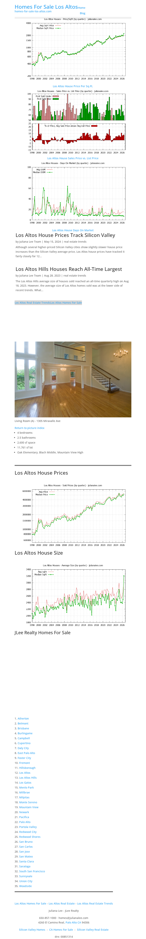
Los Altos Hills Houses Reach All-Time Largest (69, 269)
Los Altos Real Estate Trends (32, 302)
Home (81, 7)
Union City (25, 881)
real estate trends (75, 241)
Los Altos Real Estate (62, 903)
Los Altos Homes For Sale (66, 302)
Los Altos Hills (28, 777)
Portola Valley (28, 827)
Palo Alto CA (73, 922)
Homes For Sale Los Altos (46, 6)
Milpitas (24, 797)
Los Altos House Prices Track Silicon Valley (65, 235)
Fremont (24, 763)
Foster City (24, 758)
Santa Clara (26, 861)
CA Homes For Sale (61, 929)
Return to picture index (29, 428)
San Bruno (26, 841)
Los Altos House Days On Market (73, 230)
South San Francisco (32, 871)
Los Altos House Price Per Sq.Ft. (73, 86)
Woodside (25, 886)
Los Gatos (25, 782)
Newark (24, 812)
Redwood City (27, 832)
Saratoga (24, 866)
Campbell (24, 738)
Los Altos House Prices (41, 472)
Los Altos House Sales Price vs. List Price (72, 158)
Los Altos (24, 772)
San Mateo (26, 856)
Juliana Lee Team (30, 241)
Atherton (23, 718)
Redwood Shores (29, 837)
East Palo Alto (26, 753)
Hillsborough (27, 768)
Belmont (23, 723)
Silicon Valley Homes (32, 929)
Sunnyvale (25, 876)
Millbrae (24, 792)
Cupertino (24, 743)
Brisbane (23, 728)
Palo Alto (24, 822)
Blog (82, 13)
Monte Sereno (28, 802)
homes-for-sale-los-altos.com (33, 11)
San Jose (24, 851)
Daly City (23, 748)
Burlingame (25, 733)
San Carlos (26, 846)
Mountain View (28, 807)
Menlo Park (26, 787)
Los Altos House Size (39, 552)
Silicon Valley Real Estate (93, 929)
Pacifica (24, 817)
